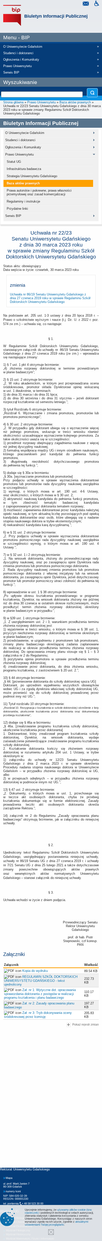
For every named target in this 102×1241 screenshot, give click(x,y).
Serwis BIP (13, 216)
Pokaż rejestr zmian (85, 1024)
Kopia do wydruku (35, 971)
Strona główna (13, 102)
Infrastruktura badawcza (24, 169)
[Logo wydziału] (12, 15)
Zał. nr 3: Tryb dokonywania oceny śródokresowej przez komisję (38, 1015)
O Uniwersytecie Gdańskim (24, 133)
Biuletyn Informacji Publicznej (56, 16)
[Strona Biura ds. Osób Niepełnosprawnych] (96, 4)
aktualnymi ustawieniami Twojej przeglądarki (56, 1223)
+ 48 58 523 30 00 (32, 1203)
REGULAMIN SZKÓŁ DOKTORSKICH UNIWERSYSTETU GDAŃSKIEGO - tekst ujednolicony (40, 980)
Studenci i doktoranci (20, 140)
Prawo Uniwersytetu (41, 102)
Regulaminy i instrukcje (23, 201)
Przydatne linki (17, 208)
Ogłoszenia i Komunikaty (23, 147)
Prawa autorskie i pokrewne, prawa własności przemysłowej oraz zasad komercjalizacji (39, 192)
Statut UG (14, 162)
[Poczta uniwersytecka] (85, 4)
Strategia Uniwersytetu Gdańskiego (32, 176)
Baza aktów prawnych (75, 102)
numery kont (13, 1191)
